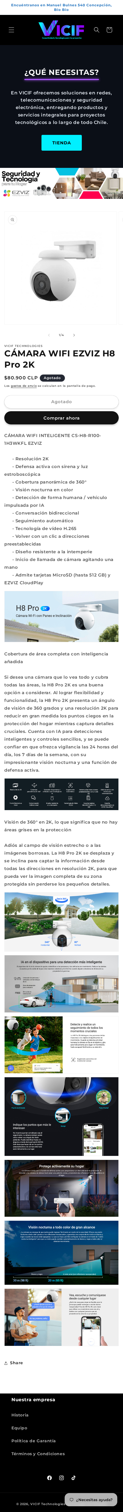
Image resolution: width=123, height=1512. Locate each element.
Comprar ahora (61, 418)
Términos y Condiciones (38, 1453)
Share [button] (16, 1362)
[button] (11, 30)
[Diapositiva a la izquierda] (49, 335)
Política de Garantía (33, 1440)
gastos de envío (24, 386)
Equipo (19, 1428)
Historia (20, 1415)
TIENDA (61, 142)
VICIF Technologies (48, 1504)
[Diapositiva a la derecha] (74, 335)
